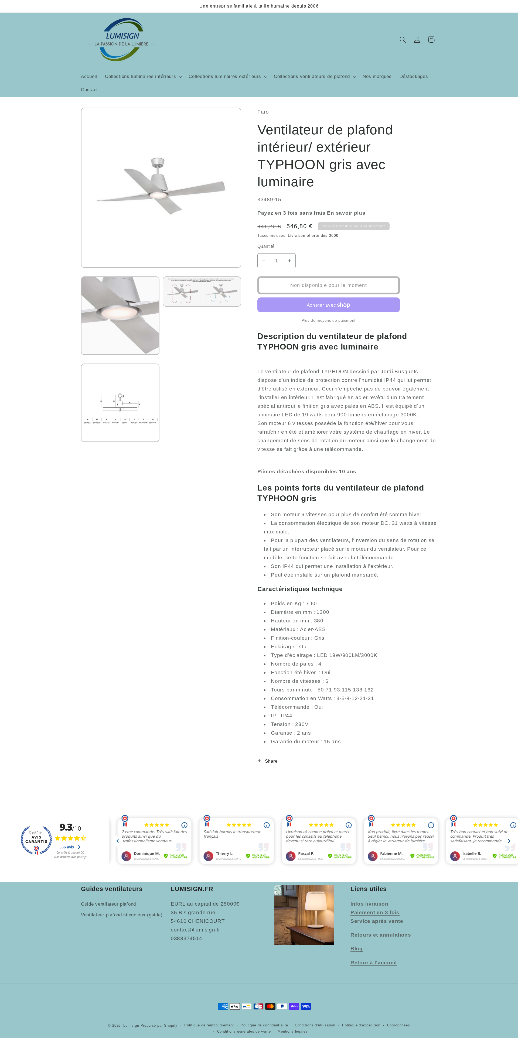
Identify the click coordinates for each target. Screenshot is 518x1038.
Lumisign (131, 1025)
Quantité (266, 246)
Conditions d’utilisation (315, 1025)
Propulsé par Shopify (159, 1025)
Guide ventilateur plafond (108, 904)
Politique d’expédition (361, 1025)
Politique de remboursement (209, 1025)
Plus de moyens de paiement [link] (329, 320)
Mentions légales (293, 1031)
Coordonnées (398, 1025)
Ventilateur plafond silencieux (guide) (121, 914)
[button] (143, 76)
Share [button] (271, 761)
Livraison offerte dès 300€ (313, 235)
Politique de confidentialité (264, 1025)
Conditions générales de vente (244, 1031)
